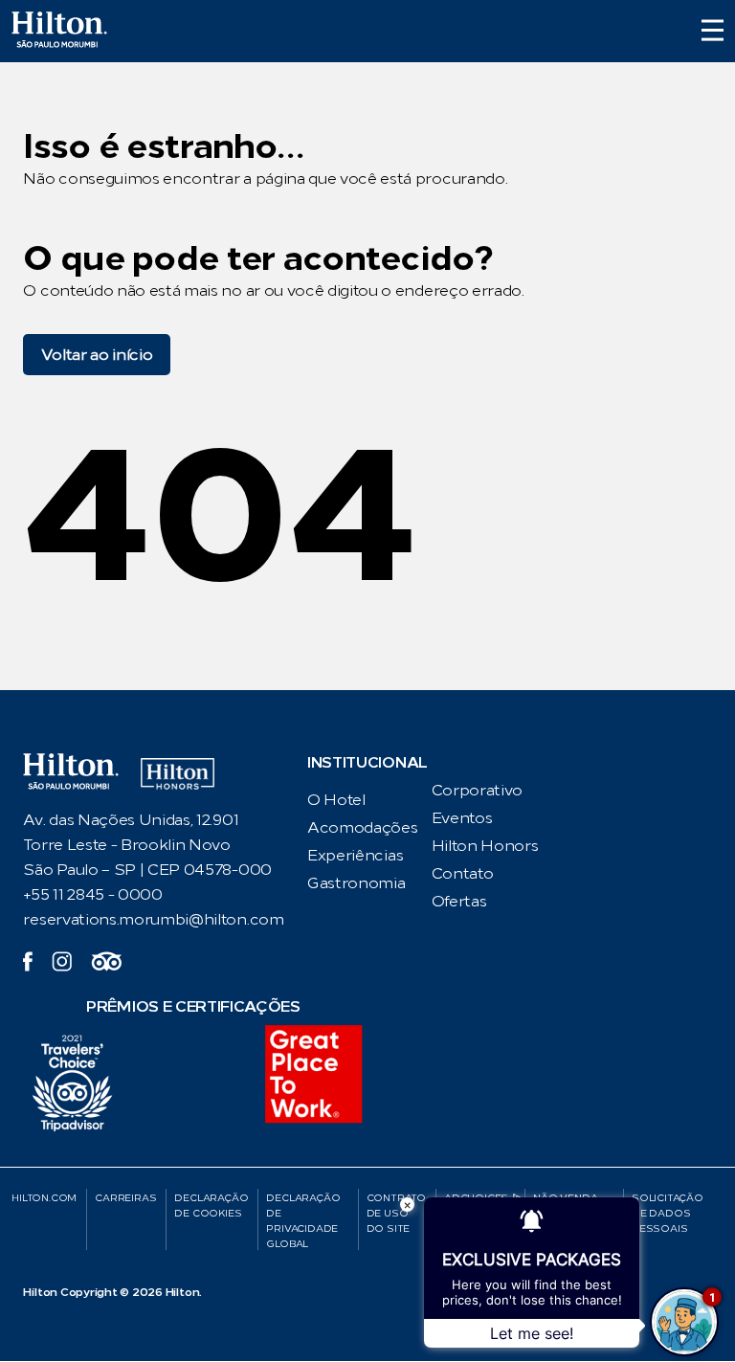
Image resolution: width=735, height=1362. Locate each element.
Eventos (462, 818)
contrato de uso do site (396, 1213)
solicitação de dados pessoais (667, 1213)
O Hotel (336, 800)
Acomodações (362, 827)
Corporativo (477, 790)
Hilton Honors (485, 846)
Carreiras (125, 1198)
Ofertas (459, 901)
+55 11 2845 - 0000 (92, 894)
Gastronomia (356, 883)
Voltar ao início (96, 355)
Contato (463, 873)
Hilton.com (44, 1198)
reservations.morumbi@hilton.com (153, 919)
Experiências (355, 855)
